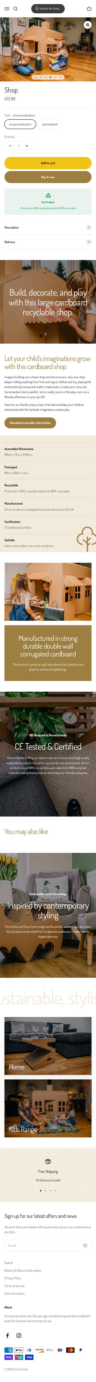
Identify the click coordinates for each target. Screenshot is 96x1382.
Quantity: (9, 136)
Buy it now (48, 177)
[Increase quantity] (26, 145)
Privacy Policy (12, 1278)
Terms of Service (14, 1286)
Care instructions (14, 1293)
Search (8, 1262)
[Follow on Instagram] (19, 1335)
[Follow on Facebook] (7, 1335)
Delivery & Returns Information (23, 1270)
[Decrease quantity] (10, 145)
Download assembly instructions (30, 423)
